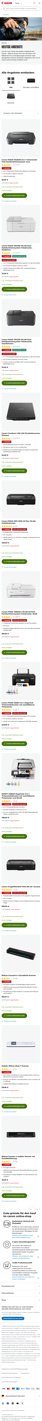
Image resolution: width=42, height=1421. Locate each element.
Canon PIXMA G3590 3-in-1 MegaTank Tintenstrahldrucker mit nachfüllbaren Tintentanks (18, 705)
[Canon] (7, 3)
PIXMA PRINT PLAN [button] (19, 256)
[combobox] (21, 9)
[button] (11, 83)
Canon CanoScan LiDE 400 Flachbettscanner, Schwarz (21, 434)
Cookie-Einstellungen (10, 1382)
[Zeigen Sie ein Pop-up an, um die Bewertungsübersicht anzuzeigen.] (19, 165)
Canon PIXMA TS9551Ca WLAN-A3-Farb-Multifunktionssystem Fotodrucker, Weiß (19, 613)
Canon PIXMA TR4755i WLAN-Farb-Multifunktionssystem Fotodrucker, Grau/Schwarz (17, 342)
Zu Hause (6, 14)
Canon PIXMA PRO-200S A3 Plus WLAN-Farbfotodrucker (19, 522)
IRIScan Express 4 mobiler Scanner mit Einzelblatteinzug (18, 1157)
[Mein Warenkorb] (34, 3)
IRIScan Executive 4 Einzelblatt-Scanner (19, 975)
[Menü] (39, 3)
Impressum (25, 1373)
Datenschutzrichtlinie (10, 1373)
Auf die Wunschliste (10, 201)
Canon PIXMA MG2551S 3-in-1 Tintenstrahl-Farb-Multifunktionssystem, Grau (20, 161)
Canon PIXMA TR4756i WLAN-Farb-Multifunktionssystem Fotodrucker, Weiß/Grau (17, 248)
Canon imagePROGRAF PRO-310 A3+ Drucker (21, 887)
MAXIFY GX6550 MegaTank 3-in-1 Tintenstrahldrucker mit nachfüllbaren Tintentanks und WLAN (18, 796)
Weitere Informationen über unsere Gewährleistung (22, 1257)
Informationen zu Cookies (11, 1377)
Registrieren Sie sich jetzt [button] (13, 1318)
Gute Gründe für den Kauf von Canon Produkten (23, 1278)
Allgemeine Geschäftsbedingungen (15, 1369)
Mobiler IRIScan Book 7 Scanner (15, 1066)
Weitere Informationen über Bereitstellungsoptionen (22, 1236)
